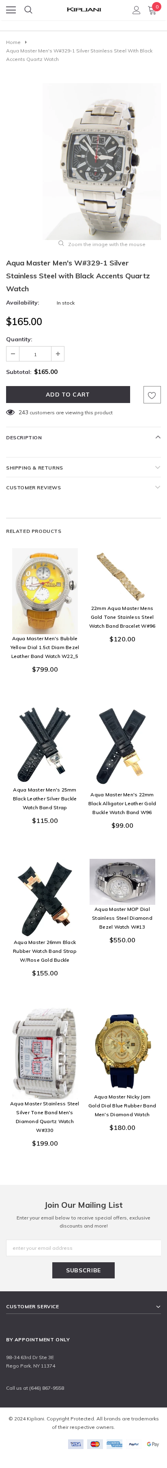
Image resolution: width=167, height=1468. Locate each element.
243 (23, 412)
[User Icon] (137, 10)
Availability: (22, 302)
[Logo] (83, 7)
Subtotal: (19, 372)
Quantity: (19, 339)
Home (13, 42)
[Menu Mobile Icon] (11, 10)
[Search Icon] (28, 10)
